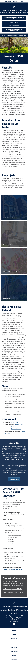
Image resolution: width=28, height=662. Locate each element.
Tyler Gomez (14, 422)
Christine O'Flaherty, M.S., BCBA (12, 569)
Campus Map (14, 660)
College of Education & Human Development (16, 35)
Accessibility (14, 638)
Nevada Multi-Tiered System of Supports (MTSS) (14, 18)
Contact (14, 630)
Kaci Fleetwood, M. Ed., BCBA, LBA (12, 589)
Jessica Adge (14, 427)
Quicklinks (15, 1)
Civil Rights (14, 647)
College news (8, 1)
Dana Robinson (19, 424)
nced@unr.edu (14, 620)
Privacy (14, 655)
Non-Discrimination (14, 651)
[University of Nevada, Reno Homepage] (14, 603)
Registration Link (14, 479)
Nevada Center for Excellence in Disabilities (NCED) (14, 30)
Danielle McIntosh (16, 429)
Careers (14, 634)
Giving (3, 35)
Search (21, 1)
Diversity (14, 643)
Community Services (14, 26)
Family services (14, 22)
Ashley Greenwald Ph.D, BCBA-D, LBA (13, 592)
